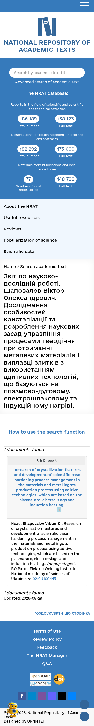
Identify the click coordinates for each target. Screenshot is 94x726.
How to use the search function (47, 431)
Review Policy (47, 639)
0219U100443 (44, 579)
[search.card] (63, 514)
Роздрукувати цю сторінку (61, 613)
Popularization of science (30, 240)
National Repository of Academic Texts (47, 46)
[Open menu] (84, 5)
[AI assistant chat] (12, 711)
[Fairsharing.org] (40, 683)
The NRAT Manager (47, 655)
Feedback (47, 647)
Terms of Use (47, 631)
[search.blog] (79, 514)
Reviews (12, 229)
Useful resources (22, 217)
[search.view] (57, 514)
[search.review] (73, 514)
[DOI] (59, 679)
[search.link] (68, 514)
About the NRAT (21, 206)
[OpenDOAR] (40, 677)
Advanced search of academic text (47, 82)
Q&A (47, 663)
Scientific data (19, 251)
